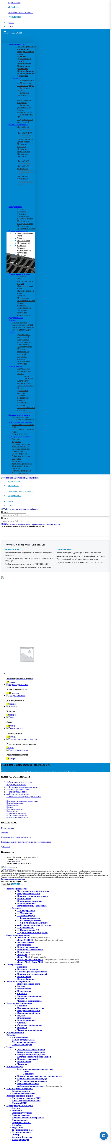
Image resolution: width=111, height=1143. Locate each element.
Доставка (11, 23)
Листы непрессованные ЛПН (26, 1098)
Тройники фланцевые (22, 463)
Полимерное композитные (23, 150)
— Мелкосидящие (25, 85)
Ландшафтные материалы (19, 415)
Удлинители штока (20, 466)
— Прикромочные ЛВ (28, 930)
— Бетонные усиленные (23, 94)
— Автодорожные (25, 81)
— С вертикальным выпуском (24, 100)
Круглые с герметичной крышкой (23, 351)
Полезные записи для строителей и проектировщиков (26, 842)
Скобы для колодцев (21, 330)
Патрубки (16, 458)
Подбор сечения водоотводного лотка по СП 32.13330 (81, 562)
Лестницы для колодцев (23, 327)
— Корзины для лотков (28, 918)
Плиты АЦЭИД (19, 434)
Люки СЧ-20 (25, 162)
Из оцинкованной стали (28, 1013)
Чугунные (22, 253)
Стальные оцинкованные (24, 249)
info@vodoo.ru (16, 861)
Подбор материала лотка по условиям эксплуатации (28, 567)
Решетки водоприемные (18, 231)
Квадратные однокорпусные (24, 345)
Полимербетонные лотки (14, 803)
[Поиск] (28, 515)
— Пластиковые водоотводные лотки (23, 796)
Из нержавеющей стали (28, 984)
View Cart (6, 884)
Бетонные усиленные (22, 212)
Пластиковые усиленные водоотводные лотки (21, 801)
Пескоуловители (15, 207)
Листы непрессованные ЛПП (26, 1101)
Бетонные (21, 209)
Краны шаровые (19, 454)
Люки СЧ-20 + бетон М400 (25, 169)
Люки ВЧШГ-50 (40, 940)
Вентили (16, 439)
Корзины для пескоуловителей (25, 217)
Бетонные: (17, 78)
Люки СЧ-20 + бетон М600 (25, 179)
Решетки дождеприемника (19, 274)
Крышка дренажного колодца (22, 390)
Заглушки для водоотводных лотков (24, 371)
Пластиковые (23, 142)
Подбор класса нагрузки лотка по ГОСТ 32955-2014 (28, 564)
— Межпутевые (24, 83)
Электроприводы (20, 473)
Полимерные (23, 154)
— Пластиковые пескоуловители (17, 817)
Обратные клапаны (21, 456)
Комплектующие (15, 366)
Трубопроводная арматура (20, 437)
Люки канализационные (18, 124)
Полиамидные (24, 243)
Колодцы (12, 320)
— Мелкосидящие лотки (17, 794)
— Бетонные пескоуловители (16, 813)
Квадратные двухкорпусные (24, 340)
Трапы (11, 332)
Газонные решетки (20, 417)
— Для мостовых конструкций (25, 120)
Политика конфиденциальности (16, 837)
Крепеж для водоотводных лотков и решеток (25, 383)
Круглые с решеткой (22, 357)
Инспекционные (19, 322)
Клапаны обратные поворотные (21, 450)
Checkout (15, 884)
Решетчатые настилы (22, 404)
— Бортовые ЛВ (24, 112)
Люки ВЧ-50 (33, 937)
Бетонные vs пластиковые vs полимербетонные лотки (81, 556)
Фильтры (16, 468)
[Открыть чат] (104, 1136)
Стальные (21, 245)
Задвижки (16, 441)
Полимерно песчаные (22, 145)
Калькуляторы (7, 828)
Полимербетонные (26, 228)
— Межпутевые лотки (16, 792)
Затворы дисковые (20, 446)
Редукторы (17, 461)
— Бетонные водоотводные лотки (22, 787)
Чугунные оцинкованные (24, 256)
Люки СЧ (24, 157)
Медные (21, 238)
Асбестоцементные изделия (20, 422)
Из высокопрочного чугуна (25, 281)
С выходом (28, 378)
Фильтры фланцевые (21, 471)
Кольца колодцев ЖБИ (22, 325)
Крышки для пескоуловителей (25, 222)
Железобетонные (25, 139)
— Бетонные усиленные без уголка (24, 107)
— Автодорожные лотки (17, 789)
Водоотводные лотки (17, 44)
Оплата (10, 26)
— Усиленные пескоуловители (16, 815)
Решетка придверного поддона (23, 397)
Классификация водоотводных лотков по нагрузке (79, 553)
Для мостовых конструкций (23, 335)
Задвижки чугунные (21, 444)
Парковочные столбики (23, 420)
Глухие (26, 376)
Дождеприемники (16, 318)
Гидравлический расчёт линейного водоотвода (77, 559)
